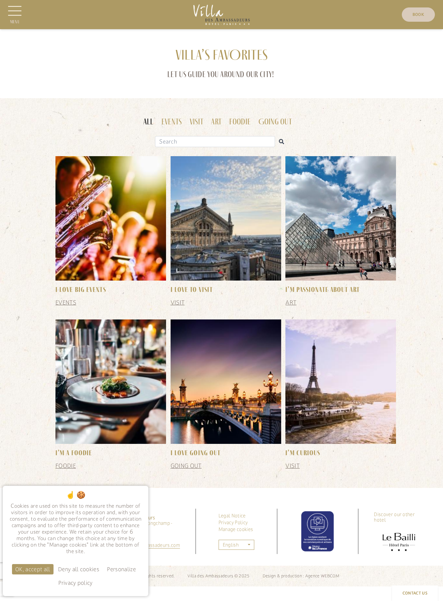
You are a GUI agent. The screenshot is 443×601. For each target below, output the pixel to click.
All (148, 121)
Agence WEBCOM (322, 576)
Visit (197, 121)
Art (216, 121)
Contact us (414, 593)
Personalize (121, 569)
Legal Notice (232, 516)
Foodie (240, 121)
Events (172, 121)
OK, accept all (32, 569)
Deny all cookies (78, 569)
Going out (275, 121)
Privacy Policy (233, 522)
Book (418, 14)
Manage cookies (236, 529)
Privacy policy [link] (75, 582)
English (231, 545)
